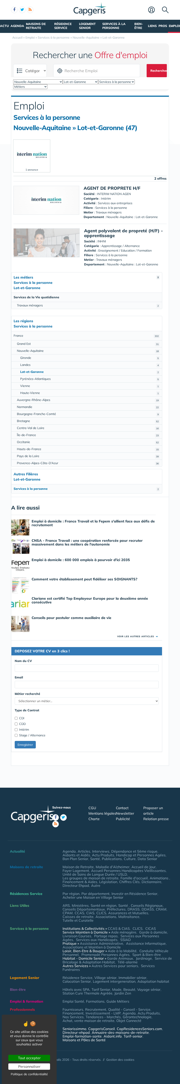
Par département (95, 893)
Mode (116, 989)
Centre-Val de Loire (88, 428)
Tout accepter (29, 1058)
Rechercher (158, 71)
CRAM (161, 909)
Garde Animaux (120, 958)
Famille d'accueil (134, 878)
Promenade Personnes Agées (105, 954)
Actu (4, 26)
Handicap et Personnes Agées (141, 855)
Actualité (17, 851)
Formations (95, 1001)
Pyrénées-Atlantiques (89, 379)
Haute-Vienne (89, 393)
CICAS (150, 928)
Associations (105, 916)
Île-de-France (88, 435)
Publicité (123, 819)
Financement (73, 1013)
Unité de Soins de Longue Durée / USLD (95, 874)
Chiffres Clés (129, 882)
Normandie (88, 407)
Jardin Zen (122, 993)
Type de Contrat (27, 710)
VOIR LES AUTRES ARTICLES (137, 636)
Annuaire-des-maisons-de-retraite (120, 1032)
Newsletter (125, 813)
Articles (84, 851)
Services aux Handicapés (96, 939)
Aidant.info (113, 1036)
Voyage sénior (148, 989)
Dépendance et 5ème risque (134, 851)
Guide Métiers (117, 1001)
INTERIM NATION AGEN (114, 194)
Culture (130, 859)
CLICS (101, 913)
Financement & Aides (80, 882)
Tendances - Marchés (103, 1017)
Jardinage (144, 958)
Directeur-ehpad (76, 1032)
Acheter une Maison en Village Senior (93, 897)
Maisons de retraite (36, 26)
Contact (122, 808)
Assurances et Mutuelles (128, 913)
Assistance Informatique (146, 943)
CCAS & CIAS (119, 928)
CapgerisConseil (101, 1029)
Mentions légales (102, 813)
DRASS (134, 909)
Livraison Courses (77, 936)
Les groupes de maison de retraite (91, 878)
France (86, 336)
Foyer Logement (76, 870)
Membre (154, 10)
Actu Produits (103, 855)
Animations (159, 878)
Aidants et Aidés (76, 855)
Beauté (129, 989)
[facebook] (14, 10)
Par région (71, 893)
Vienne (89, 386)
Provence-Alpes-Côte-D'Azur (88, 463)
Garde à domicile (153, 932)
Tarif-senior (133, 1036)
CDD (22, 724)
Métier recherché (27, 694)
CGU (92, 808)
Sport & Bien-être (146, 954)
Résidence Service (63, 26)
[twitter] (22, 10)
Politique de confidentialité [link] (29, 1074)
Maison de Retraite (78, 867)
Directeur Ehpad (76, 885)
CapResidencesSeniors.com (139, 1029)
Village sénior (105, 977)
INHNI (101, 241)
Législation (108, 882)
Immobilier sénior (132, 977)
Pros (162, 26)
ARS (66, 905)
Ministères (80, 905)
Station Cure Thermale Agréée (87, 993)
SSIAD (125, 939)
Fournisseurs (73, 1009)
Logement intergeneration (114, 981)
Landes (89, 365)
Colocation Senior (77, 981)
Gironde (89, 358)
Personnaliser (29, 1066)
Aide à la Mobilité (122, 951)
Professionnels (22, 1009)
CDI (21, 718)
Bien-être (138, 26)
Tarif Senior (101, 989)
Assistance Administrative (101, 943)
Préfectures (116, 909)
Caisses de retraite (78, 916)
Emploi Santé (73, 1001)
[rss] (30, 10)
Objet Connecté (128, 1020)
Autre (95, 885)
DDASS (148, 909)
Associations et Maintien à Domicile (92, 947)
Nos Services (73, 1017)
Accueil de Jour (143, 867)
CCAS (79, 913)
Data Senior (147, 859)
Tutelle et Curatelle (78, 920)
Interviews (100, 851)
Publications (112, 859)
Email (19, 677)
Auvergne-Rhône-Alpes (88, 400)
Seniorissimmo (74, 1029)
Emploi (174, 26)
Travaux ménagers (88, 305)
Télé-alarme (128, 962)
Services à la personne (114, 26)
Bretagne (88, 421)
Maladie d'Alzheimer (113, 867)
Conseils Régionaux (147, 905)
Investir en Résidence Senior (134, 893)
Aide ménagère (123, 932)
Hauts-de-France (88, 449)
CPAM (68, 913)
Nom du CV (23, 661)
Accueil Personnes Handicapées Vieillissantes (128, 870)
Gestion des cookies (120, 1060)
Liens (152, 26)
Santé (95, 859)
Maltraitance (128, 916)
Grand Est (88, 344)
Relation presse (156, 819)
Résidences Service (26, 893)
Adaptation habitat (153, 981)
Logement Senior (87, 26)
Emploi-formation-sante (82, 1036)
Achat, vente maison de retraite (88, 1020)
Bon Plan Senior (75, 859)
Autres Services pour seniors (115, 966)
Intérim (24, 730)
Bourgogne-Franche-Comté (88, 414)
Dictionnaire (151, 882)
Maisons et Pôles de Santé (84, 1040)
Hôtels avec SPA (76, 989)
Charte (94, 819)
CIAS (90, 913)
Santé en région (103, 905)
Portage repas (106, 936)
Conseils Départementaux (84, 909)
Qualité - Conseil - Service (129, 1009)
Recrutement (95, 1009)
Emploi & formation (26, 1001)
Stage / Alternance (32, 735)
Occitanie (88, 442)
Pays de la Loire (88, 456)
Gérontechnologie (137, 1017)
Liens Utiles (19, 905)
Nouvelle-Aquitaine (88, 351)
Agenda (17, 26)
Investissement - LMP (103, 1013)
